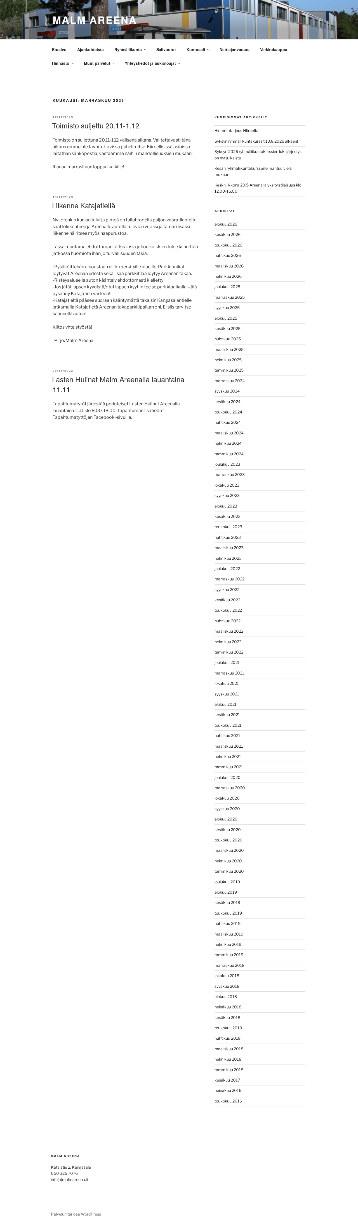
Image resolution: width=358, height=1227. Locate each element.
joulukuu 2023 (227, 464)
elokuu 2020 (226, 819)
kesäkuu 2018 (227, 1017)
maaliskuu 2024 (229, 432)
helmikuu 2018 (228, 1059)
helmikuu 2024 (228, 443)
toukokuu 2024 (228, 412)
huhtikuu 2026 (228, 255)
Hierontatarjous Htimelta (236, 130)
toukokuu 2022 (228, 610)
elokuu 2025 (226, 318)
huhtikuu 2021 (227, 735)
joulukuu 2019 (227, 881)
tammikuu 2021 (229, 766)
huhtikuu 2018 (228, 1038)
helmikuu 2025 (228, 359)
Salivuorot (166, 49)
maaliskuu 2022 (229, 631)
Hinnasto (60, 63)
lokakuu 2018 (227, 975)
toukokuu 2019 (228, 913)
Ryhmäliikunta (128, 49)
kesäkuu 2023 (228, 516)
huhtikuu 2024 (228, 422)
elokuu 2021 (226, 704)
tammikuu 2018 (229, 1069)
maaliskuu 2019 (229, 934)
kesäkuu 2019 (227, 902)
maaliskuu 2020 (229, 850)
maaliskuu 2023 (229, 547)
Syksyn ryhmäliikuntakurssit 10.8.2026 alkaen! (256, 141)
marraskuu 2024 (230, 380)
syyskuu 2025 (227, 307)
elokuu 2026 (226, 224)
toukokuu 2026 (228, 245)
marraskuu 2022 (229, 579)
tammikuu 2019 (229, 954)
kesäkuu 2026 (228, 234)
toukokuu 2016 (228, 1101)
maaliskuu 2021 (229, 746)
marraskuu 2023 (230, 474)
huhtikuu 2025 (228, 338)
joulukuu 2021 (227, 662)
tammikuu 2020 (229, 871)
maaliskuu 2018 (229, 1048)
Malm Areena (95, 19)
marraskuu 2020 (230, 787)
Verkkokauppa (273, 49)
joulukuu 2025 (227, 286)
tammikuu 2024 (229, 453)
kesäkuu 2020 (228, 829)
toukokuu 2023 (228, 526)
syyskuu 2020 (227, 808)
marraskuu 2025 (230, 297)
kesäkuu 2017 (227, 1080)
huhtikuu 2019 (228, 923)
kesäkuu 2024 (228, 401)
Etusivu (59, 49)
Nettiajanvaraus (234, 49)
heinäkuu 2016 (228, 1090)
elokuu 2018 (226, 996)
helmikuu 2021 (228, 756)
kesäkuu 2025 (228, 328)
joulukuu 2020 (228, 777)
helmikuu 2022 (228, 641)
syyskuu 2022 (227, 589)
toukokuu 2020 (228, 840)
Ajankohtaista (90, 49)
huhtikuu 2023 (228, 537)
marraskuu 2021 (229, 673)
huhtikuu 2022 (228, 620)
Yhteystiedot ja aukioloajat (150, 63)
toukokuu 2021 (228, 725)
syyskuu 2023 (227, 495)
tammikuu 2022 (229, 652)
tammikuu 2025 (229, 370)
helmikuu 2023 (228, 558)
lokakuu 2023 (227, 485)
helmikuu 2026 (228, 276)
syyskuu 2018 (227, 986)
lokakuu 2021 (227, 683)
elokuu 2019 (226, 892)
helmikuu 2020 (228, 860)
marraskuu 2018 (229, 965)
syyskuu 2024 (227, 391)
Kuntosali (196, 49)
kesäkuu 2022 (227, 599)
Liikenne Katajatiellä (83, 205)
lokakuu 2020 (227, 798)
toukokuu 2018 (228, 1027)
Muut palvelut (97, 63)
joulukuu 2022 (227, 568)
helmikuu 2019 (228, 944)
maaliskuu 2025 (229, 349)
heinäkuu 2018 (228, 1006)
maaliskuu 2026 (229, 266)
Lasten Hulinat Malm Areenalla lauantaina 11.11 (118, 384)
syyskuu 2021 (227, 694)
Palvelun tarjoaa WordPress (76, 1214)
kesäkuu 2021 (227, 714)
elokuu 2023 (226, 506)
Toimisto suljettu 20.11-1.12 (95, 125)
